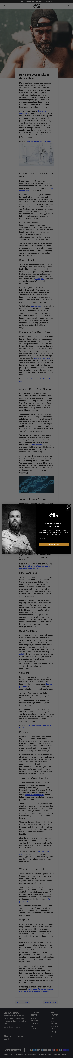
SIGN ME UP (54, 544)
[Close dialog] (69, 506)
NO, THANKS (54, 549)
